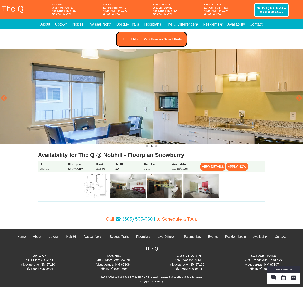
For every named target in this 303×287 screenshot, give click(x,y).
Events (213, 236)
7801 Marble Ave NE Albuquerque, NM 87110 (64, 9)
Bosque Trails (119, 236)
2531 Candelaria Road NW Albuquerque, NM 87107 (263, 262)
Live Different (167, 236)
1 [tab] (146, 146)
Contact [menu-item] (256, 24)
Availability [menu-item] (236, 24)
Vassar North (93, 236)
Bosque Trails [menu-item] (127, 24)
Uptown (53, 236)
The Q (13, 8)
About (37, 236)
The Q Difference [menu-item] (180, 24)
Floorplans (143, 236)
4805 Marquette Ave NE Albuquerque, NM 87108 (115, 9)
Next (297, 96)
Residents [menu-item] (211, 24)
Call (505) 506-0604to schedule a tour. (273, 10)
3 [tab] (156, 146)
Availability (260, 236)
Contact (280, 236)
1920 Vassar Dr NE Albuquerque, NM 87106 (165, 9)
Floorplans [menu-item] (152, 24)
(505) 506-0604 (63, 14)
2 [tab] (151, 146)
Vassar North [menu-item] (101, 24)
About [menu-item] (45, 24)
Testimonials (192, 236)
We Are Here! (284, 269)
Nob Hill (71, 236)
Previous (2, 96)
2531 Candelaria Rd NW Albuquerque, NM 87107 (216, 9)
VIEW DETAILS (213, 166)
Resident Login (235, 236)
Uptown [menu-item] (61, 24)
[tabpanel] (151, 96)
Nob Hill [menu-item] (78, 24)
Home (21, 236)
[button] (274, 278)
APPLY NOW (237, 166)
